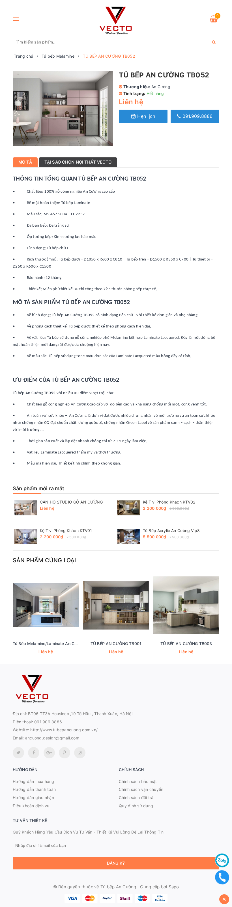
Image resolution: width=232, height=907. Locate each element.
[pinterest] (79, 752)
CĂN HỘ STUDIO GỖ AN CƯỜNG (71, 502)
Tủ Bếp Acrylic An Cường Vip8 (171, 530)
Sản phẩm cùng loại (44, 560)
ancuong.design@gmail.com (52, 737)
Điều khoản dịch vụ (31, 805)
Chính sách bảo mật (138, 781)
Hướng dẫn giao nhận (33, 797)
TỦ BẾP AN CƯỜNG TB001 (116, 643)
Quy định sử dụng (136, 805)
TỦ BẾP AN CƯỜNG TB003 (186, 643)
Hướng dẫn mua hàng (33, 781)
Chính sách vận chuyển (141, 789)
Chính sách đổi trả (136, 797)
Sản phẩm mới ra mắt (38, 488)
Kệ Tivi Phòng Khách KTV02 (169, 502)
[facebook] (33, 752)
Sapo (174, 886)
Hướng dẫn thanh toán (34, 789)
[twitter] (18, 752)
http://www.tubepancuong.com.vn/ (64, 729)
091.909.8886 (196, 116)
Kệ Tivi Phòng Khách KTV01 (66, 530)
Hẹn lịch (145, 116)
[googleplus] (49, 752)
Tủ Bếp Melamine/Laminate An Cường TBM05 (56, 643)
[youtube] (64, 752)
